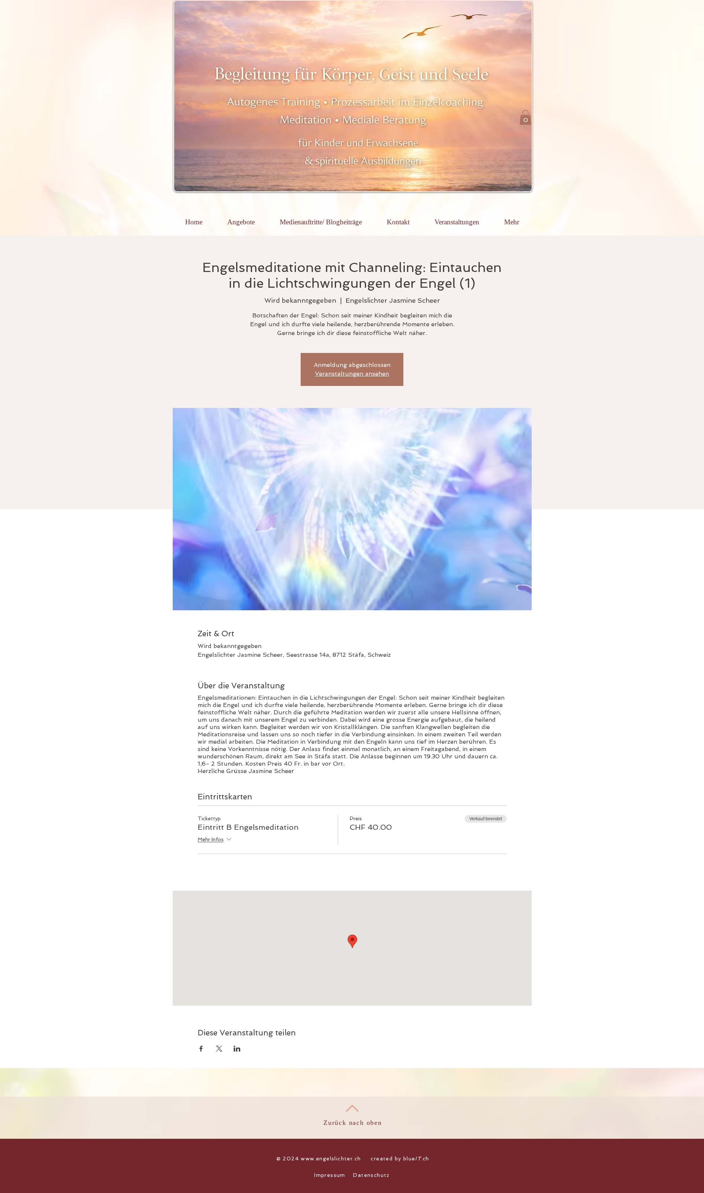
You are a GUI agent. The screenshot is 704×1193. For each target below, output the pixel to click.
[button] (525, 117)
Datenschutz (371, 1175)
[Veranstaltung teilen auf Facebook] (201, 1049)
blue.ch (416, 1158)
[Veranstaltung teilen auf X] (219, 1049)
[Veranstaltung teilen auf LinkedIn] (237, 1049)
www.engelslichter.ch (331, 1158)
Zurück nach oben (352, 1122)
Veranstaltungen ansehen (352, 373)
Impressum (329, 1175)
